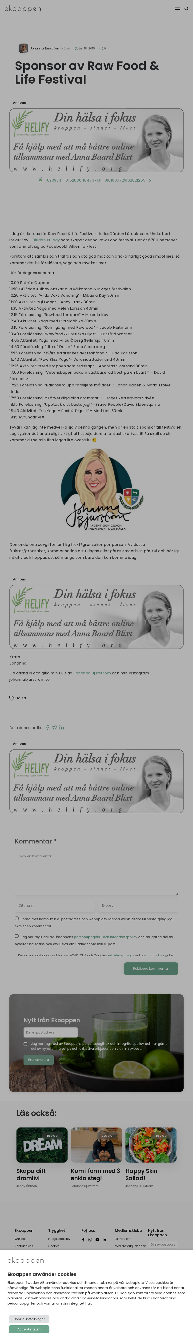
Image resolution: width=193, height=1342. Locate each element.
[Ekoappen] (26, 1261)
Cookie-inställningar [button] (29, 1319)
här (88, 1303)
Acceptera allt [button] (29, 1329)
